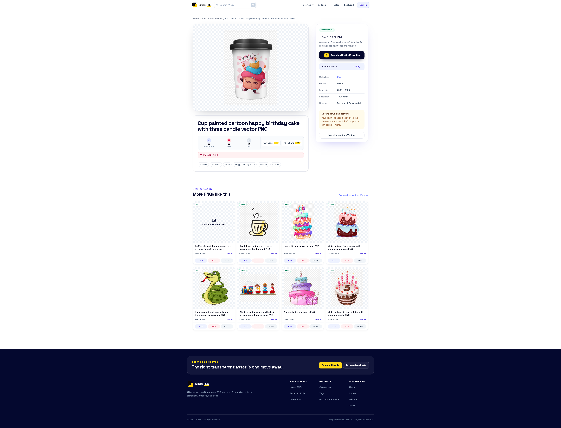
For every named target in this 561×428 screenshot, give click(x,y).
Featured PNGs (297, 393)
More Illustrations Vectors (341, 135)
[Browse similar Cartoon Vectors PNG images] (230, 271)
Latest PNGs (296, 387)
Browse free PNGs (356, 365)
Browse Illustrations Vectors (353, 195)
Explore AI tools (330, 365)
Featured (349, 5)
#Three (275, 164)
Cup (339, 77)
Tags (321, 393)
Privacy (353, 399)
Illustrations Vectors (212, 18)
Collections (296, 399)
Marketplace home (329, 399)
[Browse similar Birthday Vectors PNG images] (319, 205)
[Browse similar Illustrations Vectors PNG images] (230, 205)
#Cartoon (216, 164)
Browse (307, 5)
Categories (325, 387)
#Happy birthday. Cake (245, 164)
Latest (337, 5)
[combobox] (234, 5)
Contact (353, 393)
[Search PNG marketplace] (253, 5)
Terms (352, 405)
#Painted (263, 164)
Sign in (363, 5)
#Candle (203, 164)
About (352, 387)
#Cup (227, 164)
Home (196, 18)
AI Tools (322, 5)
